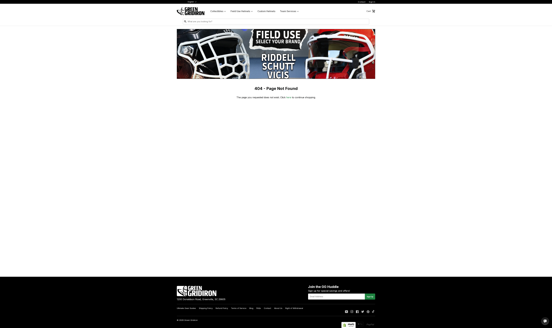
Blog (251, 308)
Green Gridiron (191, 320)
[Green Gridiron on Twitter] (362, 311)
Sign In (372, 2)
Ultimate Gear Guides (186, 308)
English (191, 2)
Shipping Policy (206, 308)
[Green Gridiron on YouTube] (346, 311)
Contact (361, 2)
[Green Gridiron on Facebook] (357, 311)
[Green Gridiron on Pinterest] (368, 311)
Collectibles (216, 11)
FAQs (258, 308)
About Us (278, 308)
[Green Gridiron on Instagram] (351, 311)
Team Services (288, 11)
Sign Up (370, 297)
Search (366, 22)
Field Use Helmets (240, 11)
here (288, 97)
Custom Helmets (266, 11)
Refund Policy (222, 308)
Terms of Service (238, 308)
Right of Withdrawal (294, 308)
